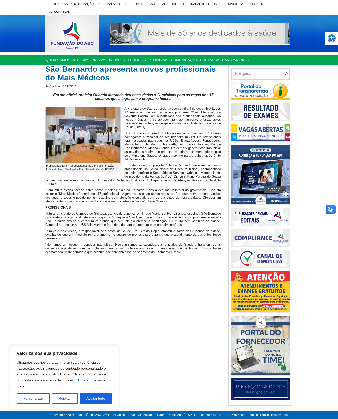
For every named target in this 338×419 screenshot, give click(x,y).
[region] (64, 377)
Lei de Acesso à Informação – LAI (74, 4)
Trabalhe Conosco (205, 4)
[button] (331, 38)
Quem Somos (58, 60)
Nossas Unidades (108, 60)
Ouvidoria (235, 4)
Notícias (81, 60)
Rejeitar (65, 398)
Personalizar (33, 398)
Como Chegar (143, 4)
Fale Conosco (172, 4)
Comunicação (184, 60)
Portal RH (257, 4)
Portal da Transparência (224, 60)
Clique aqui (84, 380)
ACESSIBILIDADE (60, 12)
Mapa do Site (117, 4)
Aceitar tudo (95, 398)
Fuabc (72, 33)
